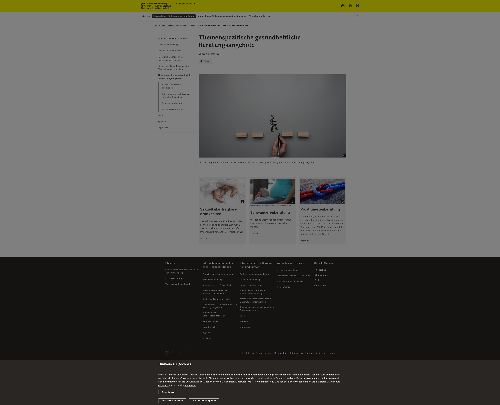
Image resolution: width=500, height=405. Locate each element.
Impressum (190, 385)
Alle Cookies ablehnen (172, 400)
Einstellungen (168, 392)
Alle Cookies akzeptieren (204, 400)
